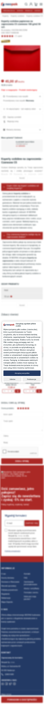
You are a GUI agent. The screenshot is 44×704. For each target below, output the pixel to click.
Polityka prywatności (12, 551)
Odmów (12, 379)
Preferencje (31, 379)
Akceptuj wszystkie (22, 373)
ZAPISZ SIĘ (32, 523)
